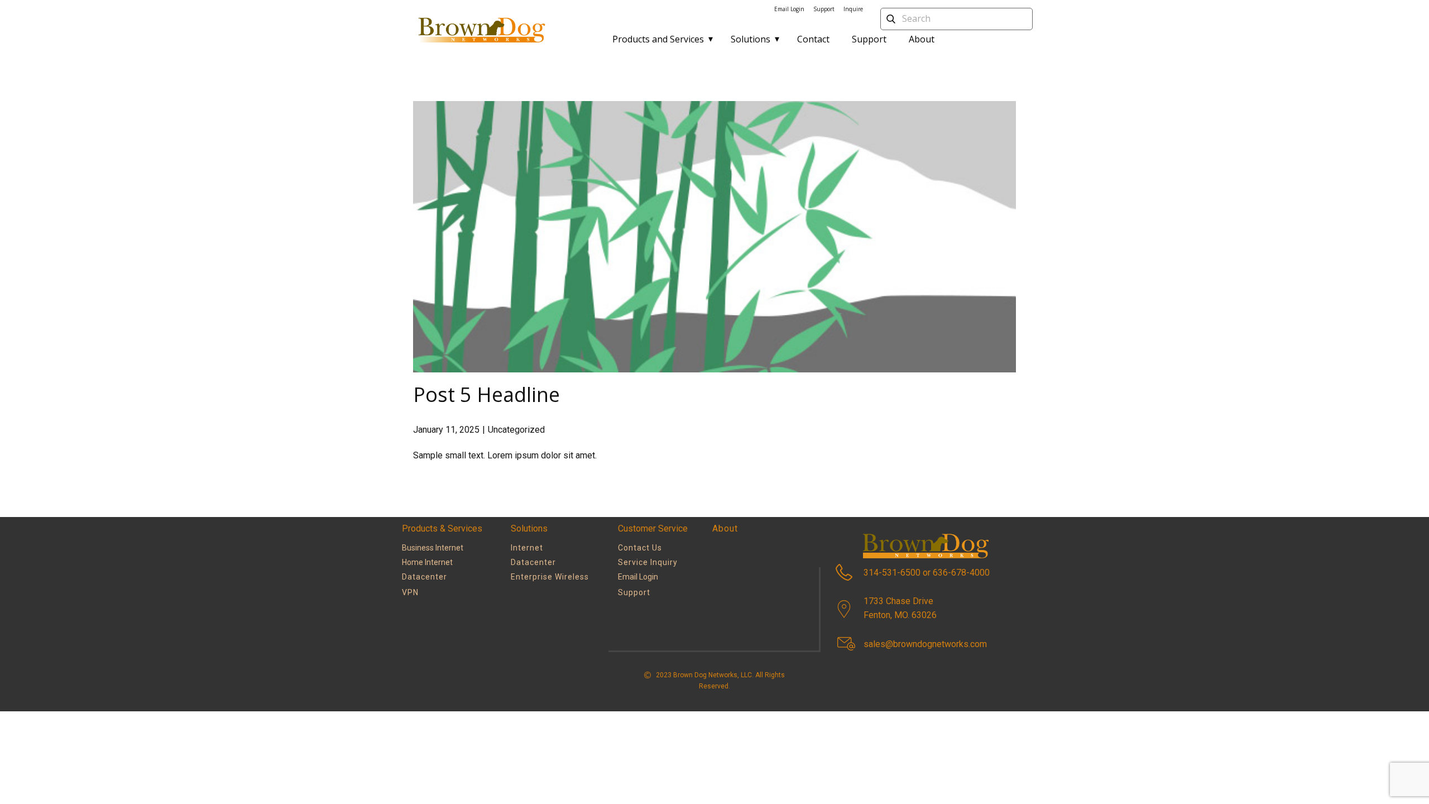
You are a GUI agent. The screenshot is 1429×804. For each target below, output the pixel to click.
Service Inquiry (648, 562)
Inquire (853, 9)
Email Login (789, 9)
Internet (527, 547)
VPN (410, 592)
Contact (813, 39)
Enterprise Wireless (550, 576)
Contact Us (640, 547)
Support (869, 39)
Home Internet (427, 562)
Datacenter (533, 562)
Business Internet (432, 547)
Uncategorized (516, 429)
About (921, 39)
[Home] (481, 30)
